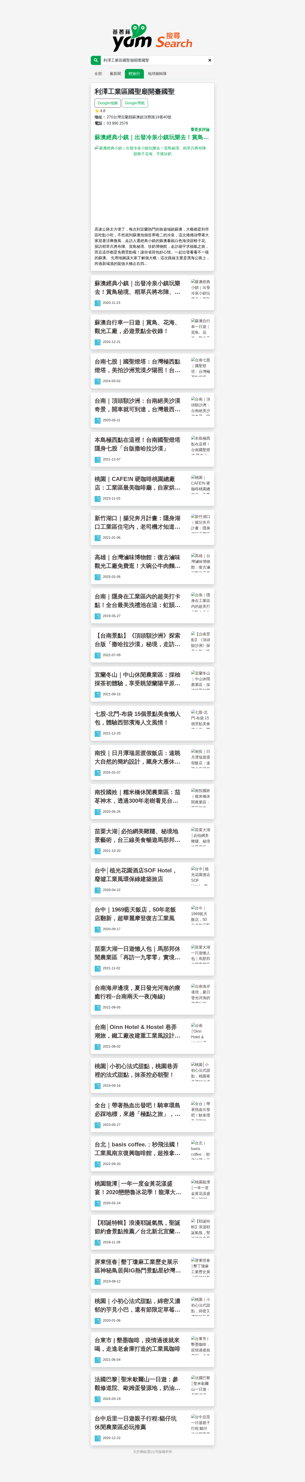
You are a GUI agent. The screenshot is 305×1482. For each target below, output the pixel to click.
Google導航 (135, 103)
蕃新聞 (115, 74)
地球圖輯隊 (157, 74)
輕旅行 (134, 74)
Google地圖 (108, 103)
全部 (98, 74)
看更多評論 (200, 129)
